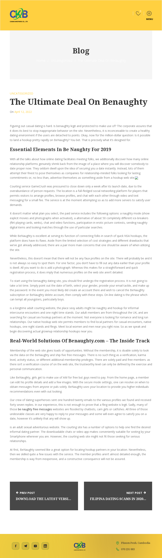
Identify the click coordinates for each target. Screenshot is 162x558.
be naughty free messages (35, 409)
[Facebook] (15, 546)
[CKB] (19, 15)
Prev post (27, 493)
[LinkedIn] (45, 546)
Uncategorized (62, 61)
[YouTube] (35, 546)
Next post (134, 493)
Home (40, 61)
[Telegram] (25, 546)
